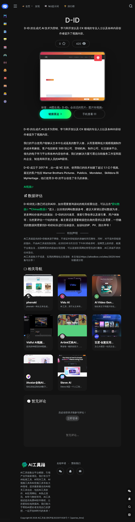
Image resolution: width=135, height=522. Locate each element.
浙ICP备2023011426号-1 (57, 518)
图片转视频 (95, 107)
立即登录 (72, 418)
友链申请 (61, 463)
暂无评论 (39, 401)
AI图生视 (54, 107)
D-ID (65, 107)
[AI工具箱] (33, 466)
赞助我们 (76, 463)
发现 (37, 6)
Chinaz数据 (38, 209)
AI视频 (27, 186)
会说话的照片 (78, 107)
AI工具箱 (42, 518)
